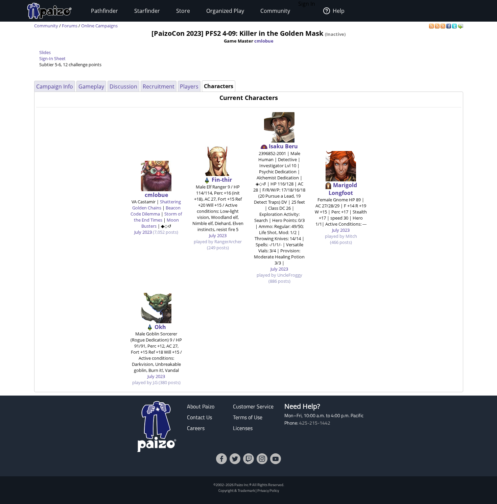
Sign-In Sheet (52, 58)
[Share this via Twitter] (455, 26)
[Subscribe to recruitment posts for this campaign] (438, 26)
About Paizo (200, 406)
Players (189, 86)
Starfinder (147, 11)
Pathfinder (104, 11)
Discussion (123, 86)
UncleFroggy (289, 275)
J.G (155, 382)
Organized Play (225, 11)
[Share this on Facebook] (449, 26)
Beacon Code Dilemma (156, 211)
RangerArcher (228, 241)
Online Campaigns (99, 26)
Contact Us (199, 417)
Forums (69, 26)
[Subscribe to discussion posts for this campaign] (443, 26)
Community (275, 11)
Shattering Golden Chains (156, 205)
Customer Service (253, 406)
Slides (45, 52)
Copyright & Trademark (236, 490)
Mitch (351, 236)
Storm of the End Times (158, 217)
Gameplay (91, 86)
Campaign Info (54, 86)
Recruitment (158, 86)
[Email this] (460, 26)
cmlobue (264, 41)
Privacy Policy (268, 490)
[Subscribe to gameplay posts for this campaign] (432, 26)
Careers (196, 428)
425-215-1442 (314, 423)
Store (183, 11)
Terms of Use (247, 417)
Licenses (243, 428)
